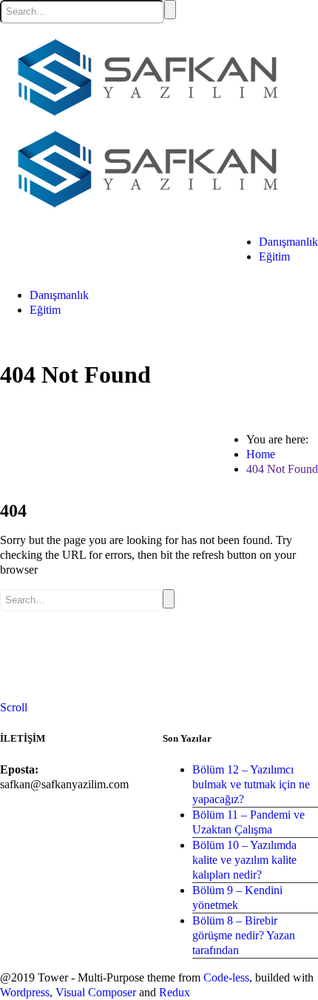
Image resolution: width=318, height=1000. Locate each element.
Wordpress (25, 992)
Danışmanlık (288, 241)
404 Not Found (282, 469)
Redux (174, 992)
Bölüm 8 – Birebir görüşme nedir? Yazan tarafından (243, 935)
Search (170, 9)
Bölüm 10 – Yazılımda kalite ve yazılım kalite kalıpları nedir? (244, 860)
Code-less (226, 977)
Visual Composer (95, 992)
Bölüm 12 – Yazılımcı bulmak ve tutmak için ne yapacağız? (251, 784)
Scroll (13, 707)
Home (260, 454)
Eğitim (274, 256)
